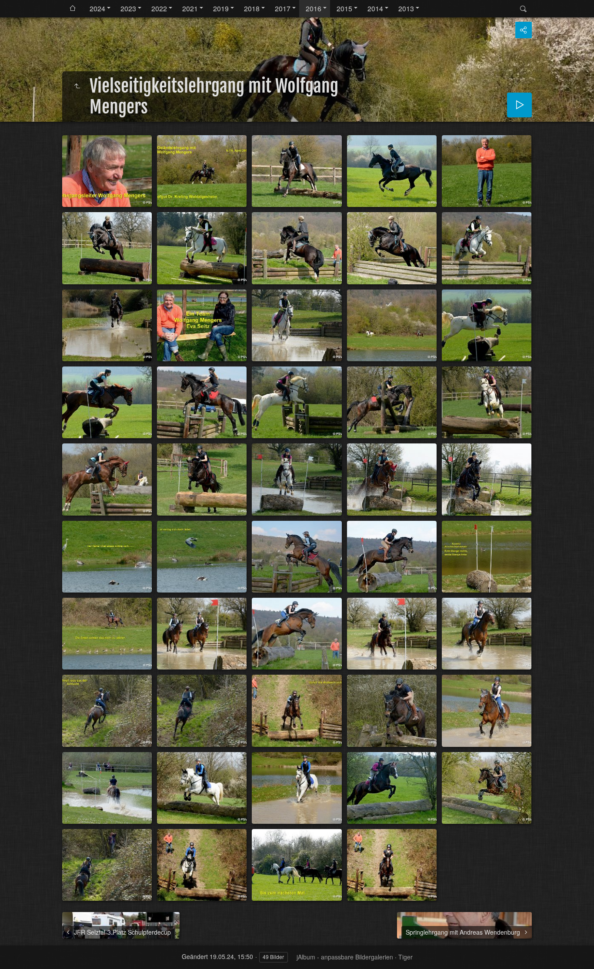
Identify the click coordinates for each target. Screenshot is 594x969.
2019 (221, 8)
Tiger (405, 956)
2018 (252, 8)
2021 (190, 8)
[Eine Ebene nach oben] (77, 86)
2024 (97, 8)
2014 (375, 8)
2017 (282, 8)
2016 (313, 8)
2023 (128, 8)
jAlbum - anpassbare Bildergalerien (345, 956)
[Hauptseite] (72, 8)
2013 (406, 8)
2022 (159, 8)
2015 (344, 8)
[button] (10, 957)
